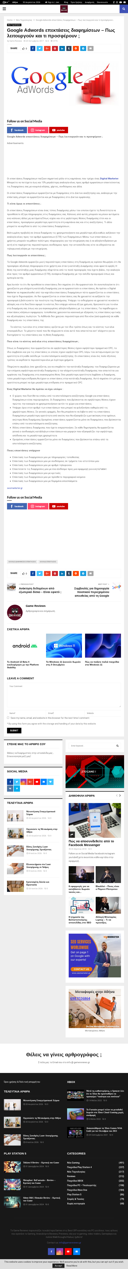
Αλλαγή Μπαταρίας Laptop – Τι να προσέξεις (106, 920)
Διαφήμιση (89, 2)
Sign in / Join (53, 2)
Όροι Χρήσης (76, 2)
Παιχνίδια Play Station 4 (79, 1167)
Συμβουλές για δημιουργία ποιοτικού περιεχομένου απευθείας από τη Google (91, 592)
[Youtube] (68, 1251)
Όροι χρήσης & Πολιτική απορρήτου (22, 1082)
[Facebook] (51, 1251)
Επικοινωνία (102, 2)
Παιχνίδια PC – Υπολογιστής (81, 1185)
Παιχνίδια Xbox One (77, 1190)
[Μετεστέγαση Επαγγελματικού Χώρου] (15, 815)
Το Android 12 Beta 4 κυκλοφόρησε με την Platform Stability (23, 665)
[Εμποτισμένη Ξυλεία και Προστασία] (15, 886)
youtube (61, 130)
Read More (71, 1266)
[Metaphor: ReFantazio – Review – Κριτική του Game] (12, 1184)
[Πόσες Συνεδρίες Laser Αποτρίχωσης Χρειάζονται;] (15, 851)
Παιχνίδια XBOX (75, 1181)
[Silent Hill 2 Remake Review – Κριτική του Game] (12, 1202)
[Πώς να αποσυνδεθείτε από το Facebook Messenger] (95, 820)
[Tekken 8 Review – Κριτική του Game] (12, 1167)
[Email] (76, 1251)
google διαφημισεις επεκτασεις (22, 562)
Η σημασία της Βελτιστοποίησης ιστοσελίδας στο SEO (80, 920)
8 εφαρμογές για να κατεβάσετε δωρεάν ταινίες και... (79, 889)
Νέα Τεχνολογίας (14, 25)
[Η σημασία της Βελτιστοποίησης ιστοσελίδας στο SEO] (81, 905)
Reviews (71, 1176)
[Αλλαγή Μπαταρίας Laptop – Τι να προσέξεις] (108, 905)
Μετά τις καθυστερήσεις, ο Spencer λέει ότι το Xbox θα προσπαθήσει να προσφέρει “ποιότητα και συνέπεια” (105, 1094)
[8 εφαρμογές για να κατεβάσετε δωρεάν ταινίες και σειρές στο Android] (81, 874)
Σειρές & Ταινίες (75, 1199)
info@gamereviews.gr (70, 1242)
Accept (58, 1265)
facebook (19, 130)
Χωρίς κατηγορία (76, 1203)
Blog (66, 2)
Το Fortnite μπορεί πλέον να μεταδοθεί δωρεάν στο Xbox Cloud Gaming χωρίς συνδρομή (104, 1112)
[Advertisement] (64, 161)
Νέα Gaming (73, 1162)
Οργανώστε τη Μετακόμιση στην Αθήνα (42, 1118)
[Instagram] (59, 1251)
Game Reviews (16, 41)
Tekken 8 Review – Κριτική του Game (41, 1162)
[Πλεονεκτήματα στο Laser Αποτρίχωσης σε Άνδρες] (15, 868)
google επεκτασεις (48, 562)
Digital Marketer (109, 178)
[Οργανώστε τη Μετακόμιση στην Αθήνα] (15, 833)
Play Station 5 (74, 1194)
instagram (40, 130)
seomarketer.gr (15, 488)
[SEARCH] (117, 746)
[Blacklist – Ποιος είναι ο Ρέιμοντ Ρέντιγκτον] (108, 874)
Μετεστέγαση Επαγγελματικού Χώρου (41, 1100)
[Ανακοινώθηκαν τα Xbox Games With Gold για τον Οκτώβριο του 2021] (75, 1132)
